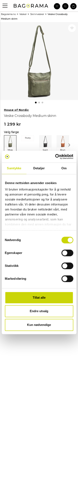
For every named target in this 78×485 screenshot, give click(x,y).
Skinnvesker (37, 14)
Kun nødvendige (39, 325)
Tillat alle (39, 297)
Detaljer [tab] (39, 168)
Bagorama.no (8, 14)
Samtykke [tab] (14, 168)
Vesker (23, 14)
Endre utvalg (39, 311)
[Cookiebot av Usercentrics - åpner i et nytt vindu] (55, 156)
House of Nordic (16, 109)
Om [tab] (64, 168)
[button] (5, 5)
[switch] (67, 253)
